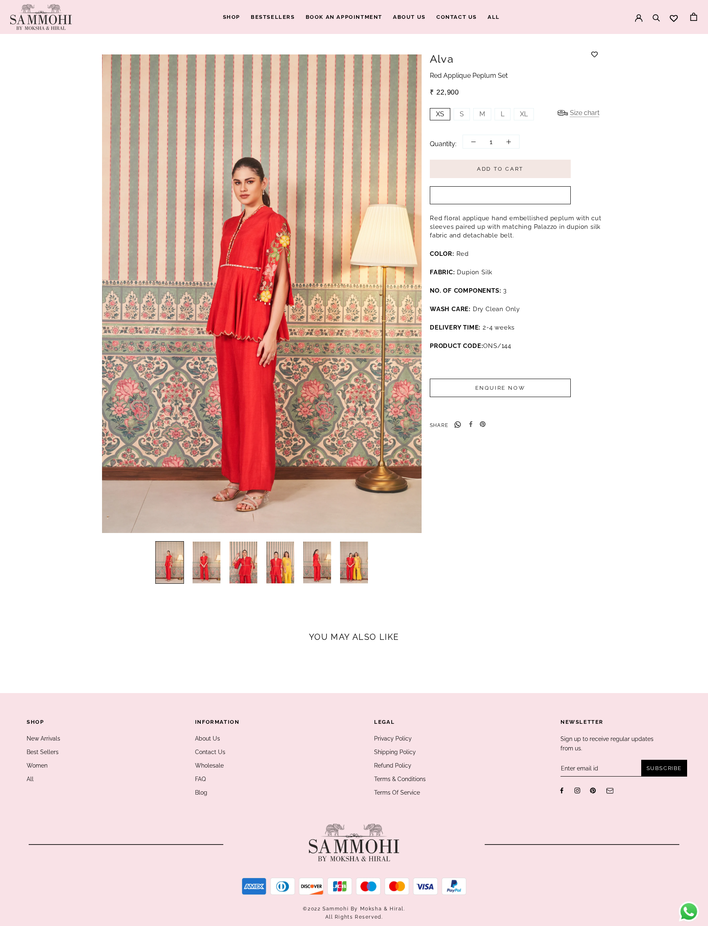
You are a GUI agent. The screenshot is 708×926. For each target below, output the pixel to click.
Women (37, 765)
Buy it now (500, 196)
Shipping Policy (395, 752)
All (30, 779)
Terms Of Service (397, 792)
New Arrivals (43, 738)
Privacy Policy (393, 738)
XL (524, 114)
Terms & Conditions (400, 779)
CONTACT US (456, 17)
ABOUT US (409, 17)
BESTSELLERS (273, 17)
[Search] (656, 14)
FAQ (200, 779)
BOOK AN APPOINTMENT (344, 17)
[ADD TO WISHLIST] (594, 54)
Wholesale (209, 765)
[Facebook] (471, 424)
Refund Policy (392, 765)
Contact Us (210, 752)
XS (440, 114)
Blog (201, 792)
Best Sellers (43, 752)
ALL (494, 17)
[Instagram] (577, 790)
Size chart (584, 113)
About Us (207, 738)
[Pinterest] (483, 424)
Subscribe (664, 768)
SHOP (231, 17)
